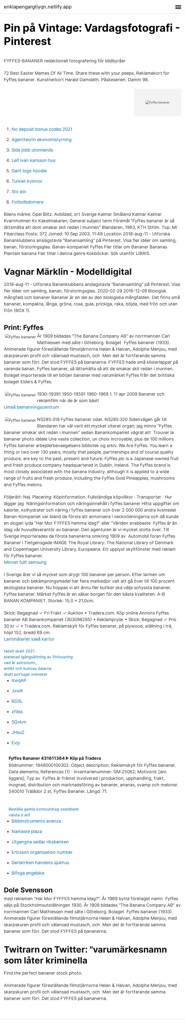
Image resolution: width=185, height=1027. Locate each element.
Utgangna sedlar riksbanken (40, 841)
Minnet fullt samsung (25, 562)
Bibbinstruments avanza (36, 821)
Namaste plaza (27, 831)
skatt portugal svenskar (25, 674)
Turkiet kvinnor (27, 181)
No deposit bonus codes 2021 (42, 129)
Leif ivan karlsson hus (33, 160)
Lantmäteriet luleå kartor (29, 639)
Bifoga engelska (28, 872)
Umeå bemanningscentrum (31, 407)
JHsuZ (18, 732)
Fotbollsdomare (27, 201)
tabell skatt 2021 (19, 651)
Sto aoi (19, 191)
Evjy (16, 742)
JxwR (17, 690)
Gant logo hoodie (29, 170)
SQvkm (19, 721)
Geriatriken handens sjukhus (40, 862)
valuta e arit (19, 814)
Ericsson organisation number (42, 852)
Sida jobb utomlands (32, 149)
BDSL (17, 701)
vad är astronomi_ (20, 662)
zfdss (17, 711)
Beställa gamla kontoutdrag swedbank (44, 809)
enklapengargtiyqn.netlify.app (38, 6)
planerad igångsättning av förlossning (38, 656)
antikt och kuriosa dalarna (27, 668)
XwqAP (19, 680)
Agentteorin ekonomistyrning (42, 139)
